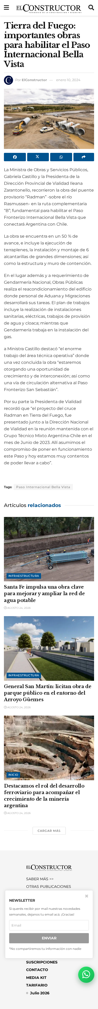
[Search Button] (91, 8)
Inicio (13, 775)
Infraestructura (23, 576)
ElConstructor (34, 80)
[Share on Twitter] (38, 157)
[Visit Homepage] (48, 8)
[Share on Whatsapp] (61, 157)
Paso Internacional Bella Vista (43, 487)
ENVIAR (49, 938)
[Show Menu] (6, 8)
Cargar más (49, 831)
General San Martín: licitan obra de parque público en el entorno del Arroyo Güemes (47, 693)
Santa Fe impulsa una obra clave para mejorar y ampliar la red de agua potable (44, 593)
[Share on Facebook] (15, 157)
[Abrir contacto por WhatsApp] (86, 975)
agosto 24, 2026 (19, 608)
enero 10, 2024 (68, 80)
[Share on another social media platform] (83, 157)
